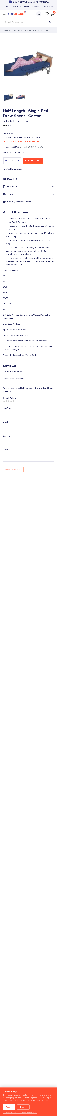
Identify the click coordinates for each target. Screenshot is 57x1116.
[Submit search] (50, 22)
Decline (23, 1107)
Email (6, 422)
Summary (7, 435)
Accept (9, 1107)
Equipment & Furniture (21, 30)
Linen (46, 30)
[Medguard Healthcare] (17, 13)
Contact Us (48, 7)
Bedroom (37, 30)
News (26, 7)
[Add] (18, 160)
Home (7, 7)
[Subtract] (6, 160)
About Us (17, 7)
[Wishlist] (47, 14)
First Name (8, 408)
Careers (36, 7)
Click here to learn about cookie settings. (20, 1112)
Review (7, 449)
